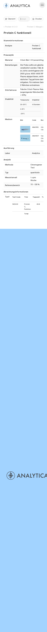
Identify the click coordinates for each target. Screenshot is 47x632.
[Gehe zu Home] (26, 475)
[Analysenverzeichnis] (17, 5)
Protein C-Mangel (34, 27)
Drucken (38, 19)
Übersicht (11, 19)
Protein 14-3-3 (11, 27)
